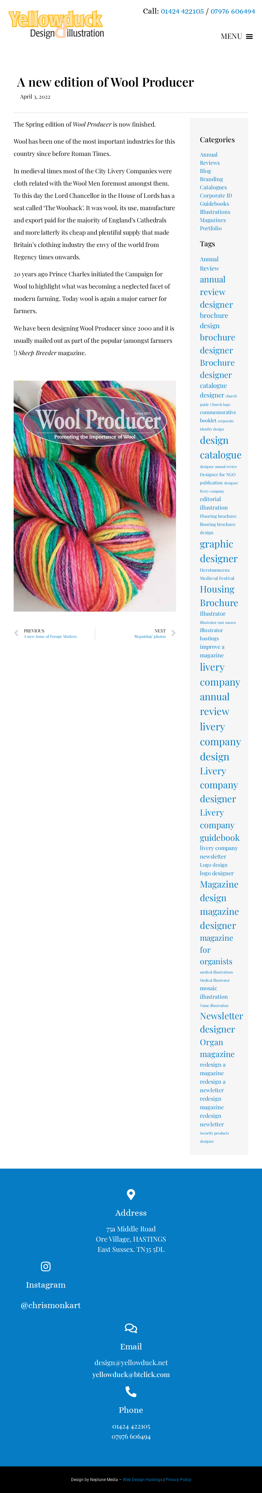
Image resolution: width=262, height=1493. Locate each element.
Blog (205, 170)
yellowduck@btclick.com (131, 1374)
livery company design (220, 741)
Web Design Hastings (142, 1479)
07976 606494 (232, 10)
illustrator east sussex (218, 622)
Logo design (214, 864)
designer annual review (218, 466)
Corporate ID (216, 195)
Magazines (213, 219)
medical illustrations (216, 972)
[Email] (131, 1328)
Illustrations (215, 211)
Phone (131, 1410)
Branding (211, 178)
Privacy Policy (178, 1479)
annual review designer (216, 291)
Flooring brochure (218, 516)
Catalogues (213, 187)
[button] (237, 36)
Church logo (220, 404)
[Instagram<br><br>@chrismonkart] (45, 1266)
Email (131, 1346)
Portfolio (211, 228)
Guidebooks (214, 203)
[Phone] (131, 1391)
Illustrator (212, 613)
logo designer (217, 873)
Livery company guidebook (220, 824)
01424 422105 (182, 10)
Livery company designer (219, 784)
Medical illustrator (215, 980)
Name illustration (214, 1005)
